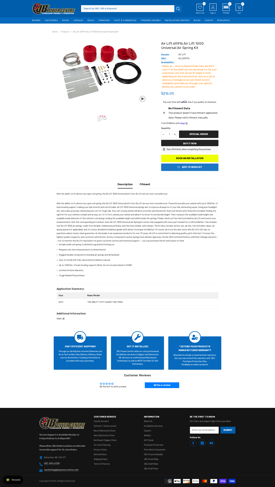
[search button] (178, 8)
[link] (80, 353)
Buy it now (189, 143)
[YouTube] (211, 443)
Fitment (145, 184)
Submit (227, 430)
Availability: (167, 62)
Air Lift (182, 54)
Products (65, 32)
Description (125, 184)
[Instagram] (202, 443)
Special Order (198, 134)
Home (55, 32)
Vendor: (165, 54)
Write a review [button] (162, 385)
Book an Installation (189, 158)
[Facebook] (193, 443)
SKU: (163, 58)
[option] (102, 72)
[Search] (131, 8)
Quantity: (166, 128)
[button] (226, 9)
